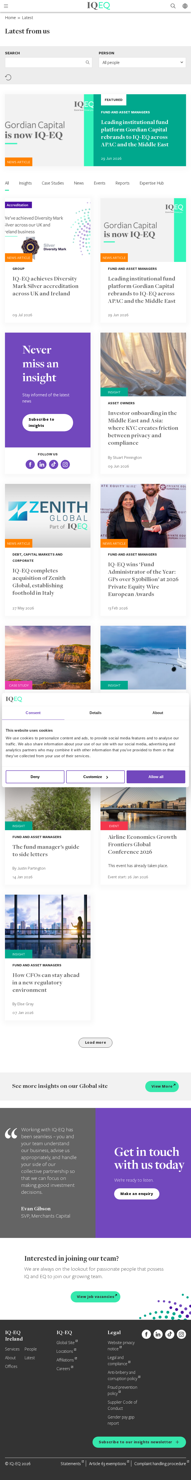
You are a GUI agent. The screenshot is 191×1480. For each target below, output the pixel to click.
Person (106, 53)
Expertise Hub (152, 183)
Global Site (65, 1342)
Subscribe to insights (41, 422)
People (31, 1349)
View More (162, 1086)
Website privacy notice (121, 1346)
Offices (11, 1366)
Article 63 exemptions (107, 1463)
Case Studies (53, 183)
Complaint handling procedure (160, 1463)
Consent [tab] (33, 713)
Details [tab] (96, 713)
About (10, 1357)
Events (99, 183)
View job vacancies (95, 1296)
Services (12, 1349)
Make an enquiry (136, 1193)
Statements (71, 1463)
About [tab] (157, 713)
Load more (95, 1042)
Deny (35, 777)
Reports (122, 183)
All (7, 183)
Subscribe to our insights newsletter (135, 1442)
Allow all (155, 777)
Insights (25, 183)
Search (12, 53)
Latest (30, 1357)
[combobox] (142, 62)
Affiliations (65, 1360)
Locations (64, 1351)
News (79, 183)
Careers (63, 1368)
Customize (92, 777)
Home (10, 17)
